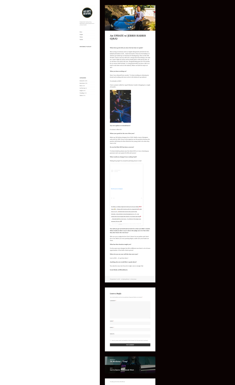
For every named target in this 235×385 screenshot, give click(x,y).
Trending (82, 93)
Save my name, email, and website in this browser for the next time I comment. (130, 340)
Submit (81, 39)
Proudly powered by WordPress (117, 381)
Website (112, 334)
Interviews (82, 83)
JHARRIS (120, 223)
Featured (82, 80)
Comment (113, 300)
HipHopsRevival (125, 279)
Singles (81, 34)
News (81, 32)
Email (112, 327)
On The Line (82, 88)
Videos (81, 37)
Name (112, 321)
